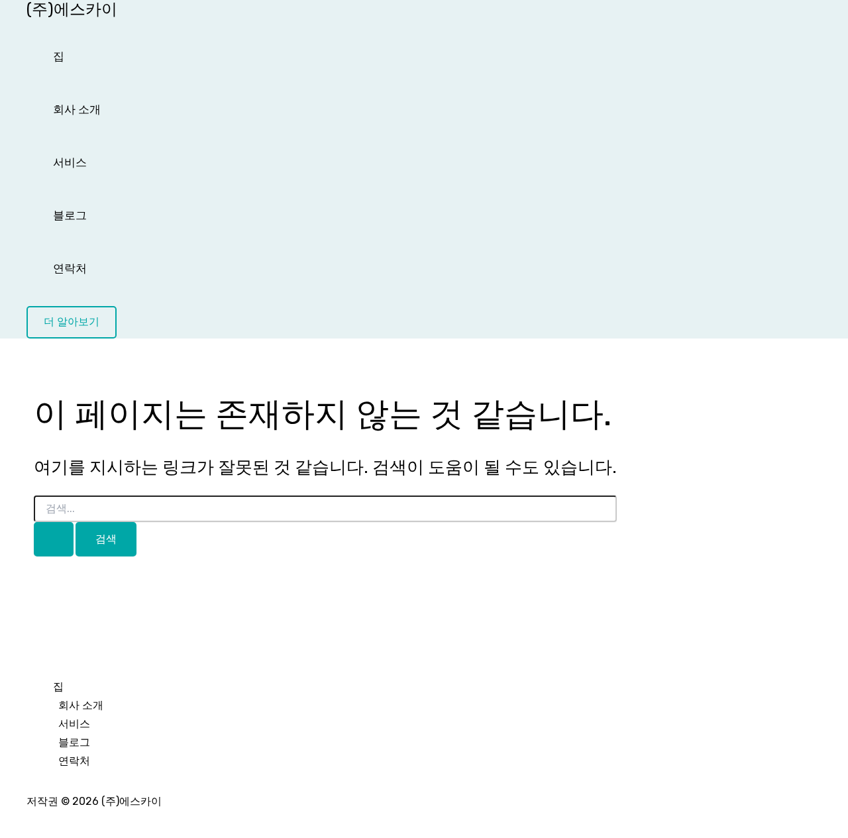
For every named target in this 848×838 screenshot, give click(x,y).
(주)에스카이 (71, 9)
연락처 (70, 268)
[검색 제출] (54, 539)
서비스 (70, 162)
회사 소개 (77, 109)
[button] (71, 322)
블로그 (70, 215)
